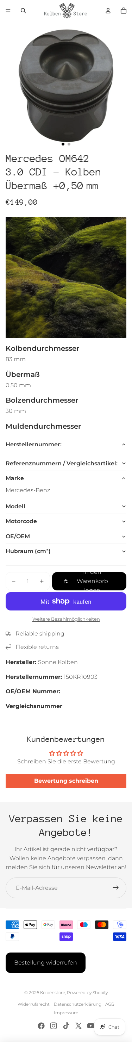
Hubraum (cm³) (28, 551)
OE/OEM (18, 536)
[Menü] (8, 10)
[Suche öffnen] (23, 10)
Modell (15, 506)
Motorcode (21, 521)
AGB (109, 1004)
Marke (15, 478)
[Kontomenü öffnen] (108, 10)
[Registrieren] (115, 888)
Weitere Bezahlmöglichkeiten (66, 619)
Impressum (66, 1012)
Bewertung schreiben (66, 780)
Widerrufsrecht (34, 1004)
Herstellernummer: (34, 444)
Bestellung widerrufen (45, 962)
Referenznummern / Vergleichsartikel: (62, 463)
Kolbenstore (52, 992)
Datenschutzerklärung (77, 1004)
